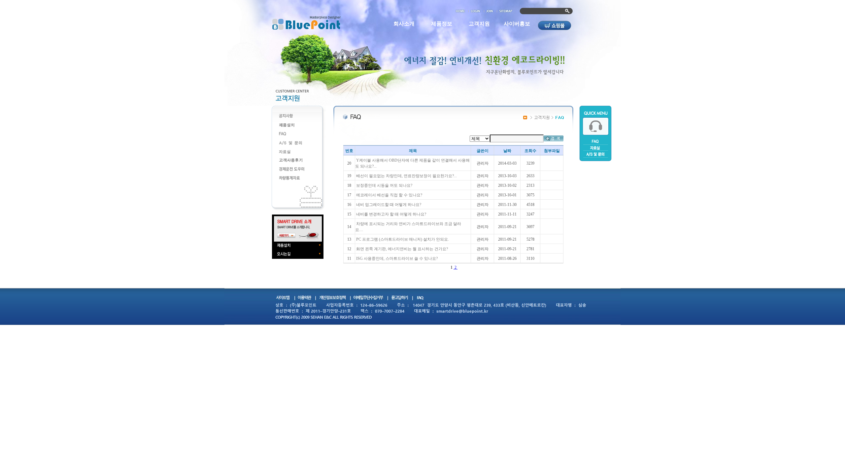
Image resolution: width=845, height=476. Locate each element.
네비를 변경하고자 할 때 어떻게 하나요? (391, 214)
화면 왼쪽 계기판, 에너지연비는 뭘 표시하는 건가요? (402, 249)
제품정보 (441, 23)
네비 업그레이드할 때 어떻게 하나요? (388, 204)
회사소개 (404, 23)
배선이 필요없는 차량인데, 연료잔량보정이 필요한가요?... (406, 176)
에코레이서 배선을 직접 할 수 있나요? (389, 195)
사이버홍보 (517, 23)
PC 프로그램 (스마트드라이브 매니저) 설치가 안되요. (402, 239)
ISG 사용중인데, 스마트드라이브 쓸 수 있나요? (397, 258)
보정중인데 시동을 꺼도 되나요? (384, 185)
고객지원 (479, 23)
